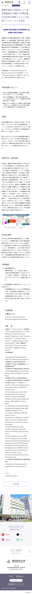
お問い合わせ (19, 576)
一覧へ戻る (16, 484)
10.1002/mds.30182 (10, 475)
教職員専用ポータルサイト (15, 584)
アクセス (11, 576)
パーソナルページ (15, 580)
